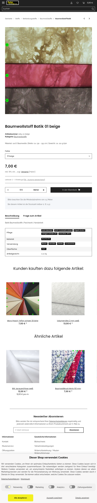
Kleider (60, 243)
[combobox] (48, 156)
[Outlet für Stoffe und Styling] (13, 3)
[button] (71, 2)
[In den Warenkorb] (7, 25)
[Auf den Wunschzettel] (86, 32)
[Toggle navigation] (3, 1)
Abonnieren (74, 430)
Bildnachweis (39, 442)
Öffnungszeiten (8, 450)
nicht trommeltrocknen (63, 230)
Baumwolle (46, 239)
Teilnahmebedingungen (44, 446)
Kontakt (5, 442)
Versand (25, 172)
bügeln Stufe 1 (79, 230)
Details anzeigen (82, 498)
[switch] (8, 486)
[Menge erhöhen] (43, 190)
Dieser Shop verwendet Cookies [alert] (48, 457)
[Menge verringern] (8, 190)
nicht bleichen (47, 230)
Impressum (25, 479)
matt (44, 249)
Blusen (44, 243)
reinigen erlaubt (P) (49, 234)
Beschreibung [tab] (12, 215)
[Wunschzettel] (78, 2)
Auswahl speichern (54, 498)
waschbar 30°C (64, 234)
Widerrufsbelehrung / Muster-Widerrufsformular (46, 451)
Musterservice (8, 446)
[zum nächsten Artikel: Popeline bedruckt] (89, 18)
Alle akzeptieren (20, 498)
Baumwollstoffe (20, 137)
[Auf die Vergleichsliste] (80, 32)
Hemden (52, 243)
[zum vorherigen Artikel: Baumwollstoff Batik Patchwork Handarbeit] (84, 18)
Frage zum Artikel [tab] (32, 215)
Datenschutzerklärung (58, 421)
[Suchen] (93, 9)
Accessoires (70, 243)
